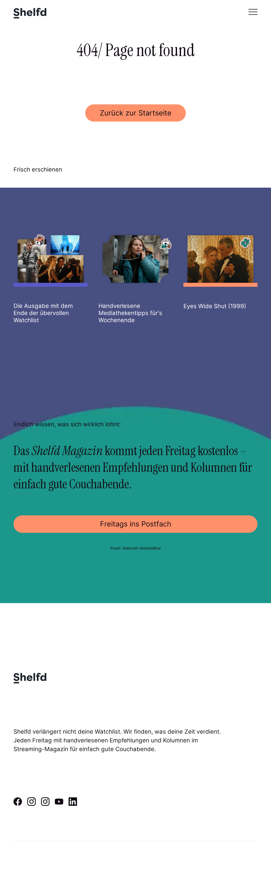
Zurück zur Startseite (135, 113)
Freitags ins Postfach (135, 524)
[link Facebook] (17, 804)
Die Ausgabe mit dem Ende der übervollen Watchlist (43, 312)
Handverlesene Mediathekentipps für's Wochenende (130, 312)
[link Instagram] (31, 804)
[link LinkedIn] (73, 804)
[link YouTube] (59, 804)
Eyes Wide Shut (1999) (214, 306)
